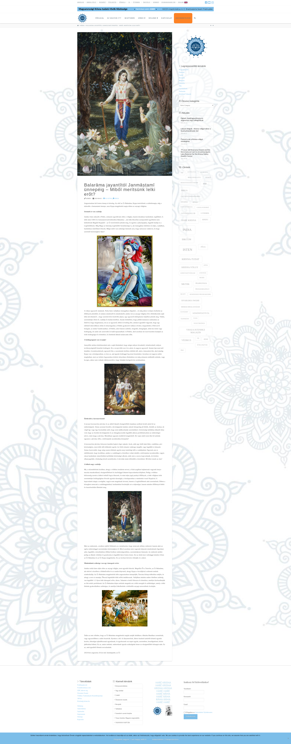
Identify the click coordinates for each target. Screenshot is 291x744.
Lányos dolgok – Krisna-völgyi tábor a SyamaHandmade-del (196, 130)
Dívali (195, 202)
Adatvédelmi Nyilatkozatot (203, 712)
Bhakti (208, 177)
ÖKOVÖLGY (146, 2)
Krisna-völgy (190, 267)
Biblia (184, 190)
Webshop (80, 706)
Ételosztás (182, 91)
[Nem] (288, 738)
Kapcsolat (80, 719)
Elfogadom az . (199, 712)
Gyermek (205, 213)
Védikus (186, 340)
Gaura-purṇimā (203, 207)
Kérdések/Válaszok (185, 94)
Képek (206, 265)
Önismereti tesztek (121, 700)
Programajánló (183, 70)
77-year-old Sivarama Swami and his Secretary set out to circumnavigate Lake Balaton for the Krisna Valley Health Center (195, 153)
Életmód (181, 72)
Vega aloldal (119, 691)
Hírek (116, 198)
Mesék (201, 277)
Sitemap (80, 717)
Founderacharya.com (84, 688)
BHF (205, 184)
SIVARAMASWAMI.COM (168, 2)
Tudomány (185, 319)
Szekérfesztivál (201, 313)
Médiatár (182, 80)
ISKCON (186, 239)
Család (181, 75)
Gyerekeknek (183, 88)
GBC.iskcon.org (82, 690)
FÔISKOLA (122, 2)
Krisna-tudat (190, 259)
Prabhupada (201, 283)
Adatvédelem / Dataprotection (165, 739)
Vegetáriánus (199, 323)
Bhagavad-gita (194, 177)
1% (129, 2)
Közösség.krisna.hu (83, 701)
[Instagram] (212, 2)
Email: (186, 704)
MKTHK (185, 284)
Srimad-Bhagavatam (190, 307)
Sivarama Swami (190, 300)
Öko (180, 86)
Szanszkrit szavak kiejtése (123, 713)
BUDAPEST (102, 2)
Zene (206, 339)
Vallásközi (118, 709)
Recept (183, 294)
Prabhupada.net (82, 685)
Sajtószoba (80, 711)
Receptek (182, 78)
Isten (187, 249)
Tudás (195, 318)
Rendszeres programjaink (200, 294)
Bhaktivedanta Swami (189, 183)
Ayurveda (204, 172)
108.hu (79, 698)
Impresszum (81, 714)
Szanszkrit (184, 312)
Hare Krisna (188, 220)
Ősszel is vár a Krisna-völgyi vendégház (192, 140)
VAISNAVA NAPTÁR (122, 722)
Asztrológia (191, 172)
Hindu (205, 220)
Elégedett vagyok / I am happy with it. (130, 739)
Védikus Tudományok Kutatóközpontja (90, 696)
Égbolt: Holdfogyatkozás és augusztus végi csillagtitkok (192, 119)
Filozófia (108, 198)
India (187, 229)
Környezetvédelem (188, 273)
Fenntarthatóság (186, 207)
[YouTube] (209, 2)
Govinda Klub (188, 213)
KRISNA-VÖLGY (91, 2)
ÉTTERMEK (136, 2)
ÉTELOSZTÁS (112, 2)
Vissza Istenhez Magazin (195, 331)
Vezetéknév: (187, 689)
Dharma (184, 202)
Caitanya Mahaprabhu (190, 196)
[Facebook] (206, 2)
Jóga (203, 247)
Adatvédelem (81, 709)
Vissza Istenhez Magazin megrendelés (127, 718)
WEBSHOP (156, 2)
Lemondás (202, 273)
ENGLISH (180, 2)
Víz (198, 338)
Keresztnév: (187, 696)
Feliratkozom (190, 716)
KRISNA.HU (80, 2)
